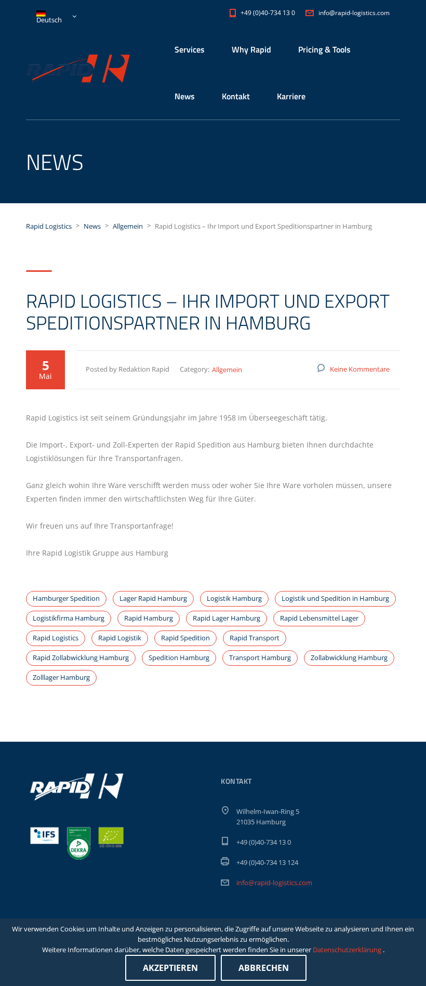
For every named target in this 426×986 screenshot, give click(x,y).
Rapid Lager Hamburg (226, 618)
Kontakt (236, 96)
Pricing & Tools (324, 49)
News (185, 96)
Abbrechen (263, 968)
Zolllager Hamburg (61, 677)
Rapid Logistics (55, 637)
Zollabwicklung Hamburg (349, 657)
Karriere (291, 96)
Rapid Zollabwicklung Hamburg (81, 657)
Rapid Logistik (119, 637)
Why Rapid (251, 49)
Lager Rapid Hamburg (153, 598)
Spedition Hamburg (179, 657)
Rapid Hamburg (148, 618)
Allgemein (227, 369)
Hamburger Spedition (66, 598)
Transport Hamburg (260, 657)
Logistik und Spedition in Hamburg (335, 598)
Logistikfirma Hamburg (68, 618)
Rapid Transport (254, 637)
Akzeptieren (170, 968)
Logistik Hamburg (234, 598)
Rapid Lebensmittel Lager (319, 618)
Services (190, 49)
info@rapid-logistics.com (274, 882)
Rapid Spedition (185, 637)
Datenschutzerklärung (348, 949)
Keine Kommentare (360, 369)
